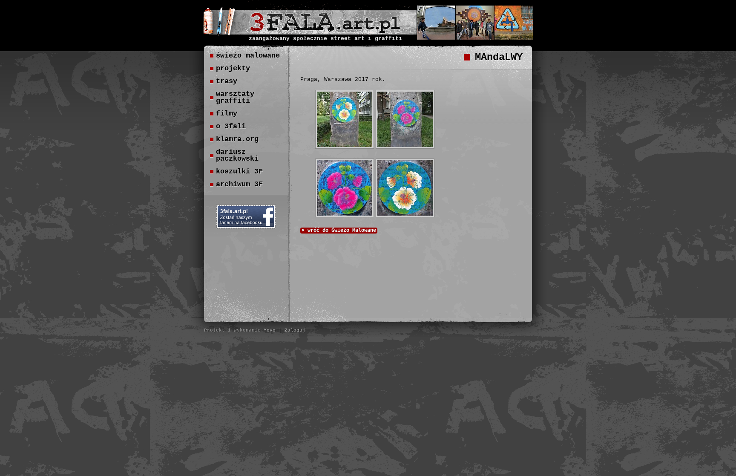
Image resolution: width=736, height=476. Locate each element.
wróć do (339, 231)
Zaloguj (295, 330)
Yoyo (270, 330)
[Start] (325, 31)
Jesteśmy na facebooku (246, 217)
